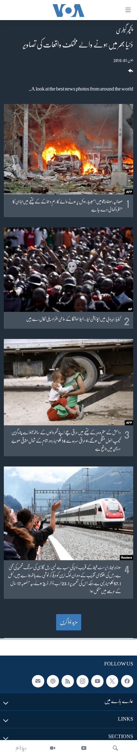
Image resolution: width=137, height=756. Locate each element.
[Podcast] (53, 681)
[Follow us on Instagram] (82, 681)
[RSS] (67, 681)
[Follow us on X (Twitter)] (112, 681)
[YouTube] (83, 748)
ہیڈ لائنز (21, 748)
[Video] (52, 748)
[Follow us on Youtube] (97, 681)
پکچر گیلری (124, 30)
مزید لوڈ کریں (69, 622)
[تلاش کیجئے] (115, 748)
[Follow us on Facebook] (127, 681)
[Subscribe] (38, 681)
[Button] (130, 72)
